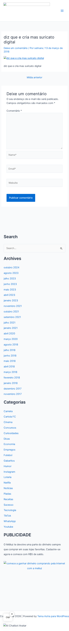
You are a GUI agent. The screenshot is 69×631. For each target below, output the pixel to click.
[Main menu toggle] (62, 10)
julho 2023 (10, 278)
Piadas (7, 493)
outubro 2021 (11, 311)
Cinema (8, 422)
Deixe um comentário (16, 48)
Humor (7, 466)
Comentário (14, 110)
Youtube (8, 526)
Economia (9, 444)
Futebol (8, 455)
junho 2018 (10, 355)
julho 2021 (9, 322)
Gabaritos (9, 460)
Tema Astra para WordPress (53, 616)
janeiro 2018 (11, 383)
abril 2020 (9, 333)
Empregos (9, 449)
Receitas (8, 499)
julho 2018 (9, 350)
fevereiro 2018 (12, 377)
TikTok (7, 515)
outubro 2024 (11, 267)
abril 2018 (9, 366)
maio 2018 (10, 361)
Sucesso (8, 504)
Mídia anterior (34, 77)
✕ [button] (12, 614)
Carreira (8, 411)
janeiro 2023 (11, 300)
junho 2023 (10, 284)
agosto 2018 (11, 344)
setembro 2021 (12, 317)
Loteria (7, 477)
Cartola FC (10, 416)
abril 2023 (9, 294)
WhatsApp (10, 521)
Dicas (7, 438)
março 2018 (10, 372)
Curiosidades (11, 433)
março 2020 (11, 339)
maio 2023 (10, 289)
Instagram (9, 471)
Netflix (7, 482)
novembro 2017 (13, 394)
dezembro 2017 (12, 388)
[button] (14, 625)
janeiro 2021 (11, 327)
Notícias (8, 488)
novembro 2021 (13, 306)
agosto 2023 (11, 273)
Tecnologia (10, 510)
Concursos (10, 427)
